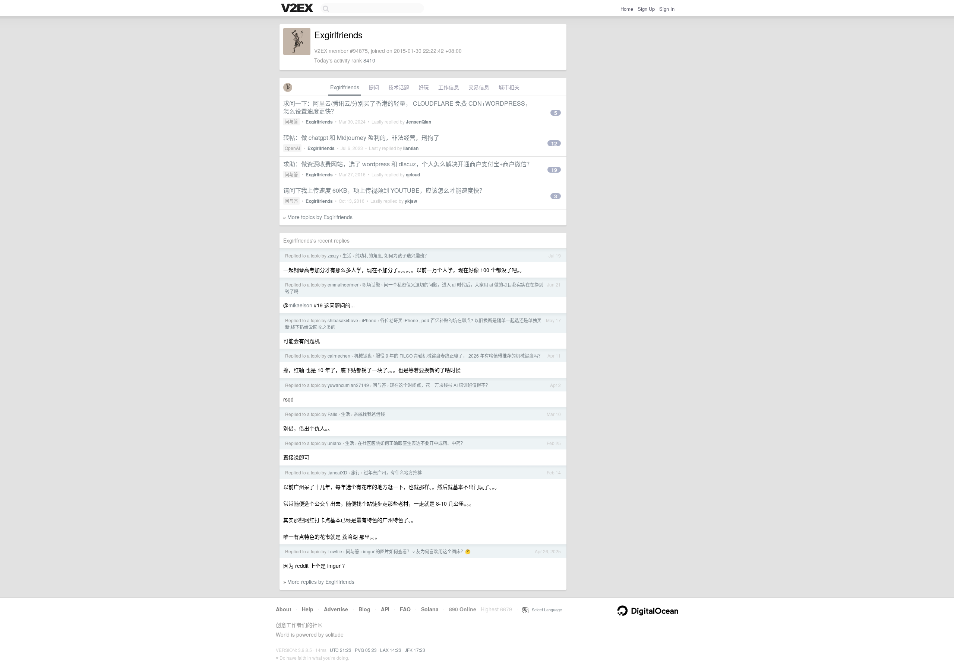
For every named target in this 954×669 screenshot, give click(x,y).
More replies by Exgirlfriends (320, 581)
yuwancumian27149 (348, 385)
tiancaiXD (337, 472)
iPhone (369, 320)
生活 (346, 255)
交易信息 (478, 87)
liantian (410, 148)
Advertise (336, 609)
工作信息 (448, 87)
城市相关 (509, 87)
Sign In (667, 8)
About (283, 609)
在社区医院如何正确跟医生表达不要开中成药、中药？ (411, 443)
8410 (369, 60)
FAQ (405, 609)
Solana (430, 609)
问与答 (291, 121)
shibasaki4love (343, 320)
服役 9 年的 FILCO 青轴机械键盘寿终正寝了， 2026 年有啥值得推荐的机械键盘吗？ (459, 355)
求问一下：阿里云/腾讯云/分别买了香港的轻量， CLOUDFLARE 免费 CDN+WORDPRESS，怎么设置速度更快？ (407, 107)
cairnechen (339, 355)
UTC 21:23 (340, 650)
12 (554, 143)
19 (554, 170)
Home (626, 8)
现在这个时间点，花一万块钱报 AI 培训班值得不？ (440, 385)
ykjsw (411, 201)
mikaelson (300, 305)
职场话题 (371, 284)
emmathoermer (343, 284)
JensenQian (418, 121)
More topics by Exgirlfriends (320, 217)
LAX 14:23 (390, 650)
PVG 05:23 (366, 650)
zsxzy (333, 255)
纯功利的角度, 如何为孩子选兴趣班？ (392, 255)
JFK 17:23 (415, 650)
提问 (374, 87)
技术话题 (398, 87)
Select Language (545, 609)
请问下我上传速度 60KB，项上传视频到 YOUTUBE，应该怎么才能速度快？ (384, 190)
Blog (364, 609)
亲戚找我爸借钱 (369, 414)
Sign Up (646, 8)
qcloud (413, 174)
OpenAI (292, 148)
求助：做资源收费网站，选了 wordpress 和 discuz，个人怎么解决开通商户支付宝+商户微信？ (408, 164)
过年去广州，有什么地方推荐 (393, 472)
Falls (332, 414)
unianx (334, 443)
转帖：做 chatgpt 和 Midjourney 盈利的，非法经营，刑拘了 (361, 137)
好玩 (423, 87)
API (385, 609)
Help (307, 609)
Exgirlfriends (344, 87)
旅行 (355, 472)
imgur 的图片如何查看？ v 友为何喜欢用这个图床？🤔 (417, 551)
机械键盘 (363, 355)
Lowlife (335, 551)
